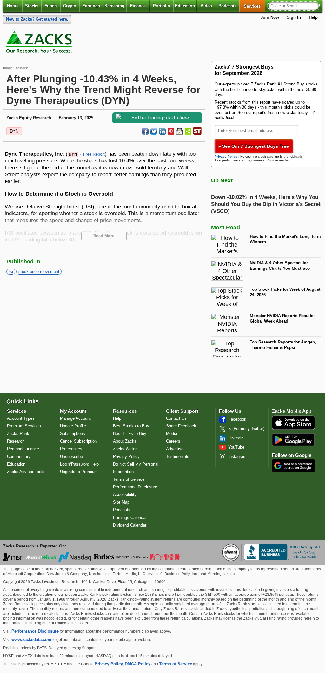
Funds (50, 5)
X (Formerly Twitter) (246, 428)
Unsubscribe (71, 456)
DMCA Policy (137, 664)
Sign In (294, 17)
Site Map (121, 502)
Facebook (237, 419)
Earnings (91, 5)
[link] (40, 43)
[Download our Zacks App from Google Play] (293, 439)
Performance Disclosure (135, 487)
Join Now (270, 17)
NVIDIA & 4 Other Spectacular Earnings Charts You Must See (280, 266)
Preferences (71, 448)
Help (313, 17)
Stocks (31, 5)
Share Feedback (181, 426)
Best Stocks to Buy (131, 426)
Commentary (18, 456)
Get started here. (37, 19)
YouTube (236, 447)
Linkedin (235, 438)
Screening (114, 5)
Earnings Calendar (130, 517)
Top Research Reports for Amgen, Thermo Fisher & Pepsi (283, 345)
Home (12, 5)
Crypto (69, 5)
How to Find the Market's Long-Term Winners (285, 239)
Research (15, 441)
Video (206, 5)
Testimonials (177, 456)
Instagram (237, 456)
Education (185, 5)
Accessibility (124, 494)
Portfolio (161, 5)
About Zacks (124, 441)
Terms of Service (128, 479)
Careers (173, 441)
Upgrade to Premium (79, 471)
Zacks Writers (126, 448)
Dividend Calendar (129, 525)
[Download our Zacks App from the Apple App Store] (293, 429)
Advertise (174, 448)
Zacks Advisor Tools (25, 471)
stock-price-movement (38, 271)
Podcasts (227, 5)
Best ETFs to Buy (129, 433)
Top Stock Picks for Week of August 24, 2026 (285, 292)
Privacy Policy (226, 156)
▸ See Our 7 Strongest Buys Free (254, 146)
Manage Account (75, 418)
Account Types (21, 418)
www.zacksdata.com (31, 639)
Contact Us (176, 418)
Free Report (94, 154)
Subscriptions (72, 433)
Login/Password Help (79, 464)
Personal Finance (23, 448)
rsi (11, 271)
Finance (138, 5)
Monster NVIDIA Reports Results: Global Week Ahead (282, 318)
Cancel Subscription (78, 441)
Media (171, 433)
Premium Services (24, 426)
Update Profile (73, 426)
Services (254, 6)
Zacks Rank (18, 433)
